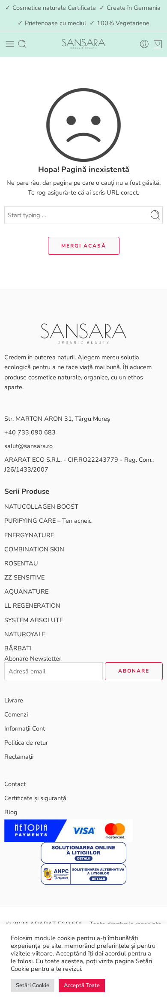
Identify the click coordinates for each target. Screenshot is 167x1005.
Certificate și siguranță (35, 798)
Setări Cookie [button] (32, 985)
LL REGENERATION (32, 605)
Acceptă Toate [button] (82, 985)
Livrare (13, 700)
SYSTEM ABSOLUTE (33, 620)
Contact (15, 784)
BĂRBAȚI (18, 648)
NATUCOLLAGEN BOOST (41, 506)
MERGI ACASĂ (83, 245)
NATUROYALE (24, 634)
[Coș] (158, 44)
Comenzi (16, 714)
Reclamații (18, 756)
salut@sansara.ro (28, 446)
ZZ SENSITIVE (24, 577)
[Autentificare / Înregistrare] (144, 44)
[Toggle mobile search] (22, 44)
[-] (83, 44)
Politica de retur (26, 742)
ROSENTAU (21, 563)
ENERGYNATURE (29, 535)
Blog (11, 812)
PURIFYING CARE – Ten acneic (48, 520)
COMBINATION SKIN (34, 549)
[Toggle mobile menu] (9, 44)
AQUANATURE (26, 591)
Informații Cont (24, 728)
